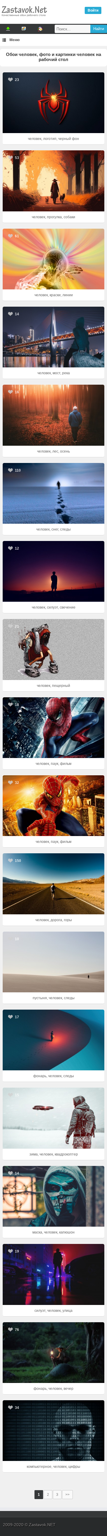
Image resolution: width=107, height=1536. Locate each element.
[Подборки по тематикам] (24, 29)
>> (67, 1495)
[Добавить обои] (8, 29)
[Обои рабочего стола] (24, 18)
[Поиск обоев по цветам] (40, 29)
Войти (93, 10)
